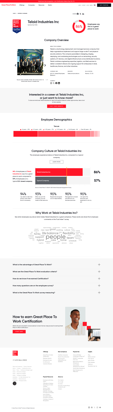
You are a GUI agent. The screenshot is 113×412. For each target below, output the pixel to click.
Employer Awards (47, 358)
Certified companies (63, 355)
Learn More (56, 162)
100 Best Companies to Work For (79, 355)
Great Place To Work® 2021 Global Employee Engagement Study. (55, 187)
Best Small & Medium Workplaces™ (78, 362)
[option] (30, 65)
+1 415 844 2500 (20, 360)
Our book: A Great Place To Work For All (64, 386)
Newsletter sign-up (92, 366)
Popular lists (76, 351)
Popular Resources (48, 377)
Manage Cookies (23, 380)
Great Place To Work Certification (48, 355)
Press (18, 370)
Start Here (19, 331)
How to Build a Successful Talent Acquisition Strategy (48, 396)
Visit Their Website (56, 106)
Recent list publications (63, 356)
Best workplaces (62, 351)
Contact (84, 5)
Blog (89, 355)
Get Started (104, 5)
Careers (19, 368)
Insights (90, 351)
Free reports (91, 358)
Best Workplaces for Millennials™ (78, 370)
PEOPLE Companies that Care (78, 359)
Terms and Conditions (17, 366)
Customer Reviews (47, 363)
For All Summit (46, 362)
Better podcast (91, 356)
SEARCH (91, 5)
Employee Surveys (47, 360)
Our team (60, 383)
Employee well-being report (48, 380)
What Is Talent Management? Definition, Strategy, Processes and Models (48, 390)
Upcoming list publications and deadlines (62, 360)
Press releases (91, 362)
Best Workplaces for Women (79, 365)
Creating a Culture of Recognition (48, 400)
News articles (91, 360)
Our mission (60, 380)
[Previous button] (15, 65)
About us (60, 377)
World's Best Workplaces (79, 368)
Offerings (45, 351)
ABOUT (80, 5)
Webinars (90, 364)
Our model (60, 382)
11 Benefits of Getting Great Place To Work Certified (48, 385)
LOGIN (87, 5)
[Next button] (45, 65)
